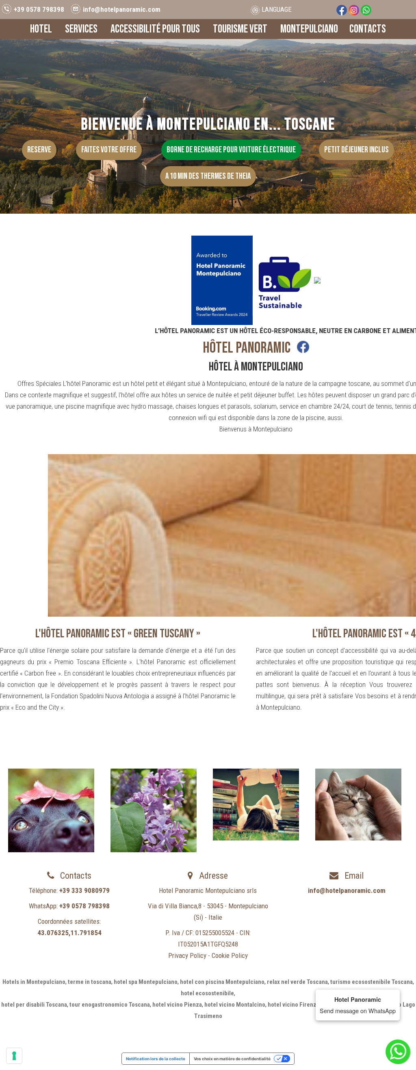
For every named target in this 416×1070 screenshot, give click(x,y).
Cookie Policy (230, 955)
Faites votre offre (108, 150)
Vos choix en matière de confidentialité (232, 1058)
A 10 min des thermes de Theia (208, 176)
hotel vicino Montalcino (234, 1004)
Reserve (39, 150)
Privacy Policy (187, 955)
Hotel (41, 29)
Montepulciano (309, 29)
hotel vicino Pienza (177, 1004)
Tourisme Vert (240, 29)
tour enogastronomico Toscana (109, 1004)
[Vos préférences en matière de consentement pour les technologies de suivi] (14, 1056)
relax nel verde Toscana (297, 982)
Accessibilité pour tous (155, 29)
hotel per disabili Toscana (34, 1004)
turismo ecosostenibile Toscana (371, 982)
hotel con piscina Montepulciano (222, 982)
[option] (51, 810)
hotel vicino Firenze (294, 1004)
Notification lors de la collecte (155, 1058)
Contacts (367, 29)
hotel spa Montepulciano (146, 982)
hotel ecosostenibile (207, 993)
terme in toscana (89, 982)
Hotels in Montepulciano (33, 982)
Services (81, 29)
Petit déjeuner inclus (356, 150)
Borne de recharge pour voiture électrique (231, 150)
